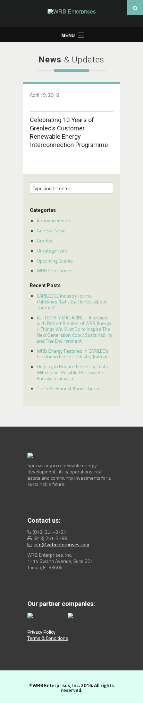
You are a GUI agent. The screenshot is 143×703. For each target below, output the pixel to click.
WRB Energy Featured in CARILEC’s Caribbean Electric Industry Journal (72, 353)
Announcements (54, 220)
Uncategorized (52, 250)
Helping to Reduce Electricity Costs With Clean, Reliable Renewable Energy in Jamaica (72, 372)
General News (52, 230)
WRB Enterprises (55, 270)
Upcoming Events (55, 260)
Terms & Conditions (47, 638)
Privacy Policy (41, 631)
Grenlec (45, 240)
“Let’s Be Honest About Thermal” (70, 388)
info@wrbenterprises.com (61, 544)
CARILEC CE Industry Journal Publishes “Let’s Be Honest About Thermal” (71, 301)
